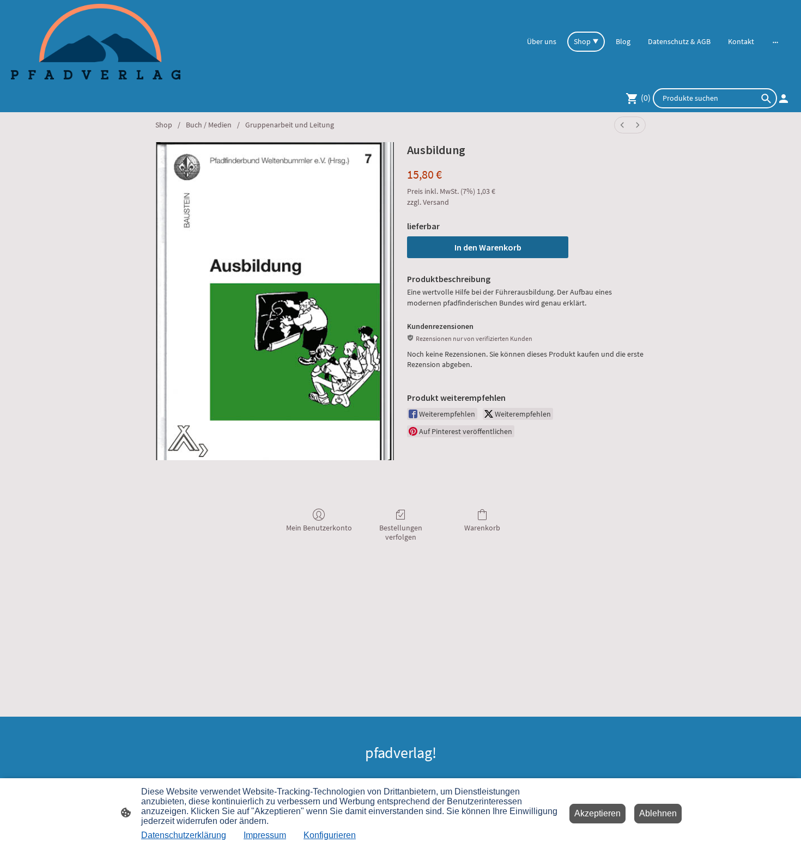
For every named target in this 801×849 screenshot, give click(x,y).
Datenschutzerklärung (183, 835)
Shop (163, 125)
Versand (436, 202)
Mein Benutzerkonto (319, 528)
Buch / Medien (209, 125)
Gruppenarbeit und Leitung (289, 125)
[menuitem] (622, 125)
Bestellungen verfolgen (400, 532)
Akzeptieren (597, 813)
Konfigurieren (330, 835)
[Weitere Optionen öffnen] (775, 41)
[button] (766, 98)
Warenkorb (482, 528)
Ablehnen (658, 813)
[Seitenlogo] (95, 42)
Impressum (265, 835)
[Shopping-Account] (783, 98)
